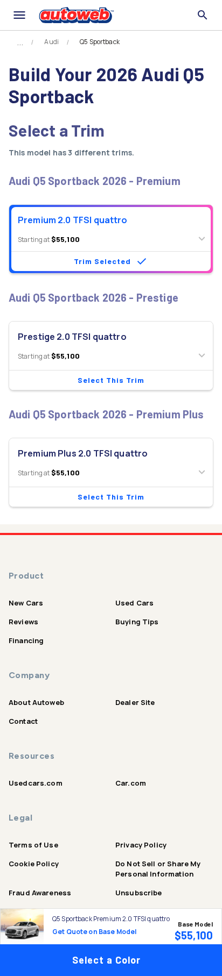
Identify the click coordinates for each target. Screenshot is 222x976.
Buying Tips (137, 621)
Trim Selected (102, 261)
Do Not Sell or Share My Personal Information (157, 869)
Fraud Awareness (40, 892)
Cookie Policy (34, 863)
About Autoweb (36, 702)
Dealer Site (135, 702)
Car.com (130, 783)
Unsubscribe (138, 892)
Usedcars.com (36, 783)
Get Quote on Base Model (94, 931)
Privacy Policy (140, 845)
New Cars (26, 603)
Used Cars (134, 603)
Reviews (23, 621)
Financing (26, 640)
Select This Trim (111, 379)
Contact (23, 721)
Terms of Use (33, 845)
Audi (51, 42)
